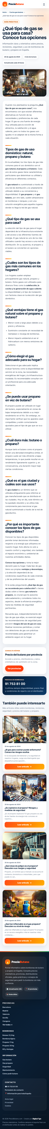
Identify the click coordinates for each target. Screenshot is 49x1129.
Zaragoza (6, 1021)
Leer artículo (24, 766)
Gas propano (8, 1063)
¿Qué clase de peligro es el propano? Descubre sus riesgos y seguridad (21, 867)
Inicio (5, 12)
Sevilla (5, 1018)
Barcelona (7, 1007)
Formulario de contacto (14, 1090)
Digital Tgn (37, 1119)
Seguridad (7, 1067)
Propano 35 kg (8, 1046)
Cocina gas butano (16, 12)
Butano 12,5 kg (8, 1035)
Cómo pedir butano (10, 1074)
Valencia (6, 1014)
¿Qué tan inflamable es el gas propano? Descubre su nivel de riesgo (23, 925)
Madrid (5, 1011)
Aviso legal (9, 1099)
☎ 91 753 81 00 (11, 1087)
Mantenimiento (9, 1070)
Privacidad (9, 1102)
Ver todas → (8, 1025)
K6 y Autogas (8, 1049)
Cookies (8, 1106)
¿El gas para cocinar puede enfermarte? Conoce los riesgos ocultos (23, 751)
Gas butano (7, 1060)
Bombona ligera (9, 1039)
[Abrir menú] (43, 4)
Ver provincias (14, 668)
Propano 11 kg (8, 1042)
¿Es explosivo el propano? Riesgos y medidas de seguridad (21, 809)
